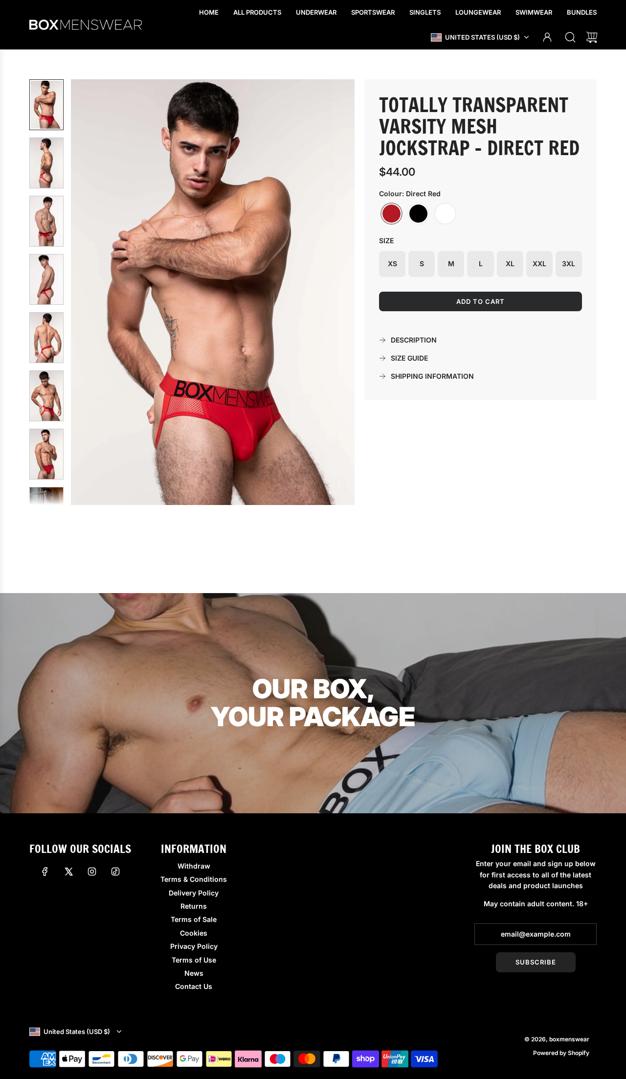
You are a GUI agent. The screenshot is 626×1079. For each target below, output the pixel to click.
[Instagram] (92, 871)
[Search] (570, 37)
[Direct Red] (391, 214)
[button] (94, 292)
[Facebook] (45, 871)
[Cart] (592, 37)
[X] (68, 871)
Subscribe (535, 962)
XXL (539, 263)
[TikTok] (115, 871)
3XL (568, 263)
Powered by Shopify (561, 1052)
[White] (445, 214)
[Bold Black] (418, 214)
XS (392, 263)
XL (510, 263)
